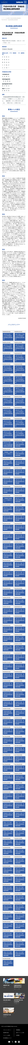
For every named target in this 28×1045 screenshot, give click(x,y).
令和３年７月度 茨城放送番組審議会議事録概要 (19, 565)
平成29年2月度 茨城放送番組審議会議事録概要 (7, 778)
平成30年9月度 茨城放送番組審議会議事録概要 (7, 704)
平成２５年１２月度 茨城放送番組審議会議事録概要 (20, 917)
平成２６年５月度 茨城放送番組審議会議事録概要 (19, 898)
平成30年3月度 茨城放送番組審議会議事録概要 (19, 722)
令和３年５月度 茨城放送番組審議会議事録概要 (19, 574)
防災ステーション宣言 (20, 1032)
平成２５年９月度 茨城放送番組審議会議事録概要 (7, 935)
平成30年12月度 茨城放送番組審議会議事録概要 (19, 685)
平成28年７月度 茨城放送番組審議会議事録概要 (19, 796)
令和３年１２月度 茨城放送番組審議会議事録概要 (19, 546)
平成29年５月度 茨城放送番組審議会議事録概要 (19, 759)
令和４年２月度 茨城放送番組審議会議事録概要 (7, 546)
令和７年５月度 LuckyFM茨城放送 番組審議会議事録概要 (19, 369)
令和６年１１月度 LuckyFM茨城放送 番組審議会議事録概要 (8, 402)
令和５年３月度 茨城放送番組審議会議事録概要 (7, 491)
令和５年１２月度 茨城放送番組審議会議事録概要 (19, 444)
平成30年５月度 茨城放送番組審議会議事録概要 (19, 713)
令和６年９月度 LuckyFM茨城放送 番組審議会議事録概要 (8, 413)
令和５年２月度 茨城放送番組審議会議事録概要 (19, 491)
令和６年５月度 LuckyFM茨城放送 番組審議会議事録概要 (19, 424)
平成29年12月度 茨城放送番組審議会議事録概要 (19, 731)
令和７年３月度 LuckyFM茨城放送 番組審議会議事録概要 (19, 380)
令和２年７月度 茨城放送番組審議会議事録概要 (19, 611)
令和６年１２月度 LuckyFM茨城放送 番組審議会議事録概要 (19, 391)
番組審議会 (18, 1029)
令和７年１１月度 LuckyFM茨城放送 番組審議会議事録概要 (8, 348)
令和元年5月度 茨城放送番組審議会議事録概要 (19, 667)
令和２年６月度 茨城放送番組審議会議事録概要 (7, 620)
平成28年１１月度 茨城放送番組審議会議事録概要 (8, 787)
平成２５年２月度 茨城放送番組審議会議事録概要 (7, 963)
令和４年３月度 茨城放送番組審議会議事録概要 (19, 537)
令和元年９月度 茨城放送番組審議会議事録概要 (7, 657)
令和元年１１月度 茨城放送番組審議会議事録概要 (7, 648)
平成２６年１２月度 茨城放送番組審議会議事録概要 (20, 870)
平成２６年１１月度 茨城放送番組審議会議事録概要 (8, 880)
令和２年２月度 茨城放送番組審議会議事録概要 (7, 639)
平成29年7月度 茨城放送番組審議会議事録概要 (19, 750)
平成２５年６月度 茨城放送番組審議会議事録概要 (7, 944)
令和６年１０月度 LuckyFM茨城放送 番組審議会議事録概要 (19, 402)
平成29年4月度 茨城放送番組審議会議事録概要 (7, 768)
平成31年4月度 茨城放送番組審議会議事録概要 (7, 676)
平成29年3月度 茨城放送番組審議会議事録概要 (19, 768)
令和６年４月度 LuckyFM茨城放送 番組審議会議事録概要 (8, 434)
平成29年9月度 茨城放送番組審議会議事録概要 (7, 750)
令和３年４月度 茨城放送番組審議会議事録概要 (7, 583)
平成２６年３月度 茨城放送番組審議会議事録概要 (19, 861)
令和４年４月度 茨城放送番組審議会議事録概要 (7, 537)
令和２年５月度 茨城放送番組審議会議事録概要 (19, 620)
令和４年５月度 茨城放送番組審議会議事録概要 (19, 528)
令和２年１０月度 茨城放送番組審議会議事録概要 (19, 602)
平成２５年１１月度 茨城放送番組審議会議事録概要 (8, 926)
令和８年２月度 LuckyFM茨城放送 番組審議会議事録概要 (8, 337)
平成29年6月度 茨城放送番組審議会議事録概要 (7, 759)
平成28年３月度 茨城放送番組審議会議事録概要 (19, 815)
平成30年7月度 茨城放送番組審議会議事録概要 (19, 704)
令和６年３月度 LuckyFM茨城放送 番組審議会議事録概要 (19, 434)
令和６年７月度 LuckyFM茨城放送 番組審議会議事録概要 (19, 413)
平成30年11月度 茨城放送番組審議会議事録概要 (8, 694)
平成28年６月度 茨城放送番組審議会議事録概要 (8, 806)
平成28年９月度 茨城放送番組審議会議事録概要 (8, 796)
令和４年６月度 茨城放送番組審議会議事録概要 (7, 528)
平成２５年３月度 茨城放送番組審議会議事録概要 (19, 954)
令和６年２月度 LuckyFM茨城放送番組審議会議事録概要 (8, 444)
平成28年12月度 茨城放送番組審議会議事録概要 (19, 778)
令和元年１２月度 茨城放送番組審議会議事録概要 (19, 639)
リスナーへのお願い (6, 1035)
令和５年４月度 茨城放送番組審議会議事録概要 (19, 481)
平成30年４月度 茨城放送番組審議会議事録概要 (8, 722)
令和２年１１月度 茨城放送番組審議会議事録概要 (7, 602)
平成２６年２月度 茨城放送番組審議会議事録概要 (7, 870)
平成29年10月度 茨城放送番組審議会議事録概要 (19, 741)
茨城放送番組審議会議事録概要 (15, 18)
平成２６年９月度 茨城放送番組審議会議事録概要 (7, 889)
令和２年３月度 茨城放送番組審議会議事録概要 (19, 630)
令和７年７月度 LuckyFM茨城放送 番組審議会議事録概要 (19, 358)
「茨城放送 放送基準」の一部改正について (7, 454)
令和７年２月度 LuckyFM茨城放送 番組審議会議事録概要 (8, 391)
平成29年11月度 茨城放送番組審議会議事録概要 (8, 741)
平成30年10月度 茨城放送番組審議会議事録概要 (19, 694)
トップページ (3, 18)
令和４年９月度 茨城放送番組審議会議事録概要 (7, 518)
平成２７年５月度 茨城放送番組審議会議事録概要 (19, 852)
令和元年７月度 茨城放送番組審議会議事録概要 (19, 657)
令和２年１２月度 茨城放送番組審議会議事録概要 (19, 592)
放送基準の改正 (6, 1032)
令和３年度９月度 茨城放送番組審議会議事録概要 (7, 565)
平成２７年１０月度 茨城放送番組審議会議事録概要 (20, 833)
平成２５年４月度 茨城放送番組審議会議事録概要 (7, 954)
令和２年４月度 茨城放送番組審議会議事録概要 (7, 630)
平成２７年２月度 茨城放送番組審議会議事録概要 (7, 824)
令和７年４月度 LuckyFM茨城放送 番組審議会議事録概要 (8, 380)
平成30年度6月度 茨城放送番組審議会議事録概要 (7, 713)
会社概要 (8, 18)
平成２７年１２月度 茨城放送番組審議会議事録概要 (20, 824)
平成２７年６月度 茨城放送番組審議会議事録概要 (7, 852)
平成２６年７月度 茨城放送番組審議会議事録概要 (19, 889)
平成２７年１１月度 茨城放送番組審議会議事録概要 (8, 833)
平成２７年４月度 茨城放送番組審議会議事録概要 (7, 861)
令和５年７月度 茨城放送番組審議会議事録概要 (7, 472)
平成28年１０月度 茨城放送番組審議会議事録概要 (19, 787)
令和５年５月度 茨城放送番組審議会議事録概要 (7, 481)
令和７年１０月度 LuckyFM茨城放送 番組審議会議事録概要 (19, 348)
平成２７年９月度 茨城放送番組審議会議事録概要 (7, 843)
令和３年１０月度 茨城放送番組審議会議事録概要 (19, 556)
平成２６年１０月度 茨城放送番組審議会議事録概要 (20, 880)
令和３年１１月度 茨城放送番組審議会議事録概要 (7, 556)
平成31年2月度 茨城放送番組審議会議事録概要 (7, 685)
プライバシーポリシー (7, 1029)
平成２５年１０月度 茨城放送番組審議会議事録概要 (20, 926)
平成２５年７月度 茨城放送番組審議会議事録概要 (19, 935)
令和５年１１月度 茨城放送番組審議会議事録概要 (19, 454)
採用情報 (17, 1035)
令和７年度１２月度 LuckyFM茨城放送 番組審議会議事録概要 (20, 337)
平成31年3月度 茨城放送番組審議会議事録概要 (19, 676)
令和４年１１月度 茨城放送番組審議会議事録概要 (7, 509)
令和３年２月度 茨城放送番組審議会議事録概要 (7, 592)
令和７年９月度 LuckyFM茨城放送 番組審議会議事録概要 (8, 358)
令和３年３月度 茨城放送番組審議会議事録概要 (19, 583)
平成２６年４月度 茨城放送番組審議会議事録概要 (7, 907)
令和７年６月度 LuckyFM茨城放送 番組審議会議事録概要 (8, 369)
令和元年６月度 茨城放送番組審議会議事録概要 (7, 667)
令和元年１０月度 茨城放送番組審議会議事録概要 (19, 648)
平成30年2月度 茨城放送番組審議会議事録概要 (7, 731)
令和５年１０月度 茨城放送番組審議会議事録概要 (7, 463)
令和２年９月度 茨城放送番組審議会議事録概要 (7, 611)
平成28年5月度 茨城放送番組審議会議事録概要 (19, 806)
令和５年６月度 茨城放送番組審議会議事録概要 (19, 472)
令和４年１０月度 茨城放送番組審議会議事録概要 (19, 509)
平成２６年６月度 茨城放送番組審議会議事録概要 (7, 898)
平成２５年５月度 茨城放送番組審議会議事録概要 (19, 944)
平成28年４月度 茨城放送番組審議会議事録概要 (8, 815)
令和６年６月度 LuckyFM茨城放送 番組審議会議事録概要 (8, 424)
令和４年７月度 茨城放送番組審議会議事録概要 (19, 518)
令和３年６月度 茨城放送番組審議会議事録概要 (7, 574)
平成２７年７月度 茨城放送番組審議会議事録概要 (19, 843)
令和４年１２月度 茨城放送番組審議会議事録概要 (19, 500)
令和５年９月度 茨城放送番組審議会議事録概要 (19, 463)
